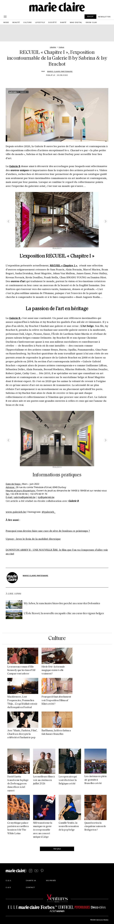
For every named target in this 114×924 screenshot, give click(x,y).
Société (52, 22)
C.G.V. (8, 887)
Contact (30, 887)
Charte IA (31, 880)
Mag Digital (76, 22)
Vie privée (51, 880)
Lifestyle (40, 22)
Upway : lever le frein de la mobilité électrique (33, 538)
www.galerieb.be (16, 511)
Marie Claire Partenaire (60, 71)
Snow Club (91, 22)
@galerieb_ (48, 511)
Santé (63, 22)
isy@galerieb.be (46, 497)
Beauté (16, 22)
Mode (6, 22)
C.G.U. (9, 880)
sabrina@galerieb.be (24, 497)
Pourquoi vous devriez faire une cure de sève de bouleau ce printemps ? (48, 530)
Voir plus (57, 848)
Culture (27, 22)
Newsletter (104, 16)
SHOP (90, 16)
